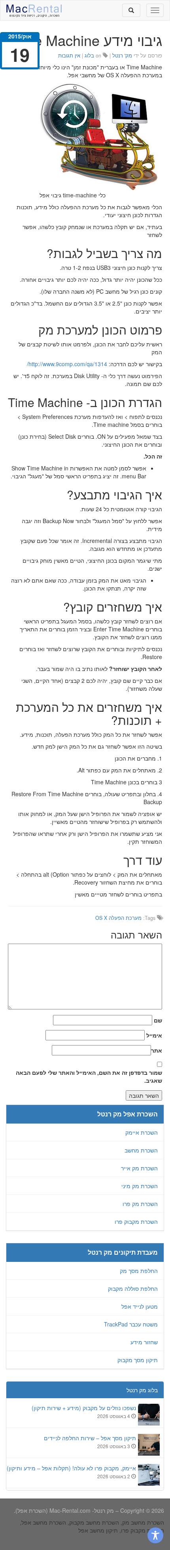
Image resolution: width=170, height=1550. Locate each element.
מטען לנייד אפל (139, 1306)
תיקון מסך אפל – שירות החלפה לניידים (90, 1438)
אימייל (154, 1035)
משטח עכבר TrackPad (131, 1324)
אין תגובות (69, 55)
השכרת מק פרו (140, 1204)
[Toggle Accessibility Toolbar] (155, 1535)
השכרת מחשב (141, 1150)
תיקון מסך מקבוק (137, 1360)
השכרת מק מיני (139, 1186)
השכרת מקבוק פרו (136, 1221)
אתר (156, 1050)
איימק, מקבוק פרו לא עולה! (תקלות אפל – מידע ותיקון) (71, 1468)
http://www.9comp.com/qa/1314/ (67, 364)
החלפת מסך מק (139, 1271)
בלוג (89, 55)
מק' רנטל (122, 55)
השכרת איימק (141, 1132)
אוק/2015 (20, 36)
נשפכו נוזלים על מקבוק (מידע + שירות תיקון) (84, 1408)
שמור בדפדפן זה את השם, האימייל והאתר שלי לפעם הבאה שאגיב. (89, 1076)
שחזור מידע (144, 1342)
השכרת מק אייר (139, 1168)
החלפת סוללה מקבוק (133, 1288)
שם (158, 1020)
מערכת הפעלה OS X (118, 917)
